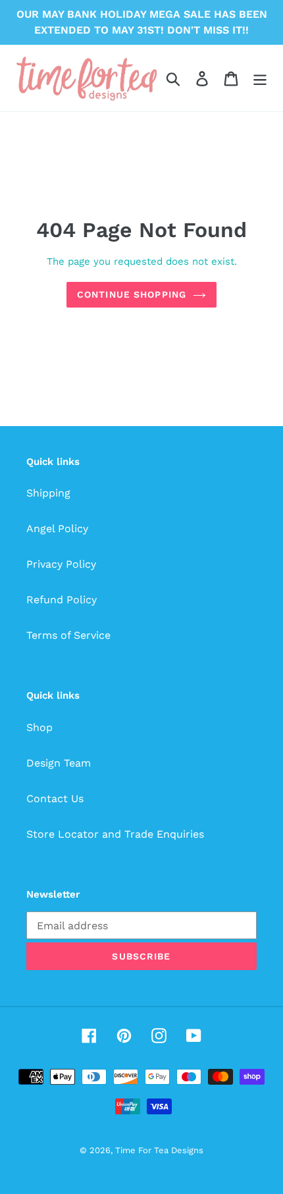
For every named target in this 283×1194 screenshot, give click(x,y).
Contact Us (55, 798)
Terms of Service (68, 635)
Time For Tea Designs (159, 1150)
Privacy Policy (61, 564)
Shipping (48, 493)
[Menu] (259, 78)
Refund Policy (61, 599)
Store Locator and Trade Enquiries (115, 834)
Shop (39, 727)
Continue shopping (131, 294)
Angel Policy (57, 528)
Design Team (58, 763)
